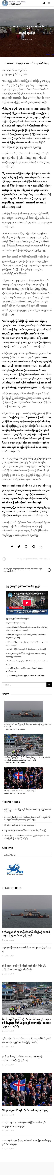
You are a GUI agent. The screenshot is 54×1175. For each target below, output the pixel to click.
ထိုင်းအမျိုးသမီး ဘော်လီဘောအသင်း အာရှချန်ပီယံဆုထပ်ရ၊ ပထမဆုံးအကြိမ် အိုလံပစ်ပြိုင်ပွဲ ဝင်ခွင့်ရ (27, 837)
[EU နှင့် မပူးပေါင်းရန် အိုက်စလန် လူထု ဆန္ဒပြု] (23, 778)
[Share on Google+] (26, 547)
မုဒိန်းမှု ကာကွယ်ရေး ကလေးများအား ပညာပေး (33, 558)
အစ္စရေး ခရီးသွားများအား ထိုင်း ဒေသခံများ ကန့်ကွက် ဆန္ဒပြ (25, 830)
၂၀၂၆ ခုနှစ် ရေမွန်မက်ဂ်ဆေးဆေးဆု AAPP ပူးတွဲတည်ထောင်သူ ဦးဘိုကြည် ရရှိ (22, 1058)
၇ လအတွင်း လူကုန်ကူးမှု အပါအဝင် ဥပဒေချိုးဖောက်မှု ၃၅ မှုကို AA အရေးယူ (26, 1142)
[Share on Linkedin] (41, 547)
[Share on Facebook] (12, 547)
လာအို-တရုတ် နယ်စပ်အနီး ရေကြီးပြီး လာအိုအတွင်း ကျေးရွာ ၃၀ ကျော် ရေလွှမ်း (24, 1124)
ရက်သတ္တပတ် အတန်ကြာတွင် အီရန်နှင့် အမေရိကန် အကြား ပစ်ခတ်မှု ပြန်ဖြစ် (27, 725)
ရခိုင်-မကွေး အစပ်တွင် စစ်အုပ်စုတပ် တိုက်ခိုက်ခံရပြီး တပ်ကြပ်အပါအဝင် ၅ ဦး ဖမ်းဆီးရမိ (24, 967)
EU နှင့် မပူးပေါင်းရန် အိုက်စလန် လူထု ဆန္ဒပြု (20, 791)
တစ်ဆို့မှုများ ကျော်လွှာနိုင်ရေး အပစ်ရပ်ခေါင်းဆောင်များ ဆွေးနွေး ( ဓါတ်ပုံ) (23, 570)
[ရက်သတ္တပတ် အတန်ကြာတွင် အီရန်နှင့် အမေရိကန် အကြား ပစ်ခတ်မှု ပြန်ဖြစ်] (23, 711)
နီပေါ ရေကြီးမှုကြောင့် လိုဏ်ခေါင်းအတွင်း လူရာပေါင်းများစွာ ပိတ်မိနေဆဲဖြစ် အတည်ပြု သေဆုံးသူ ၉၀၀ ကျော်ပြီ (27, 758)
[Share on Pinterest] (33, 547)
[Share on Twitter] (19, 547)
